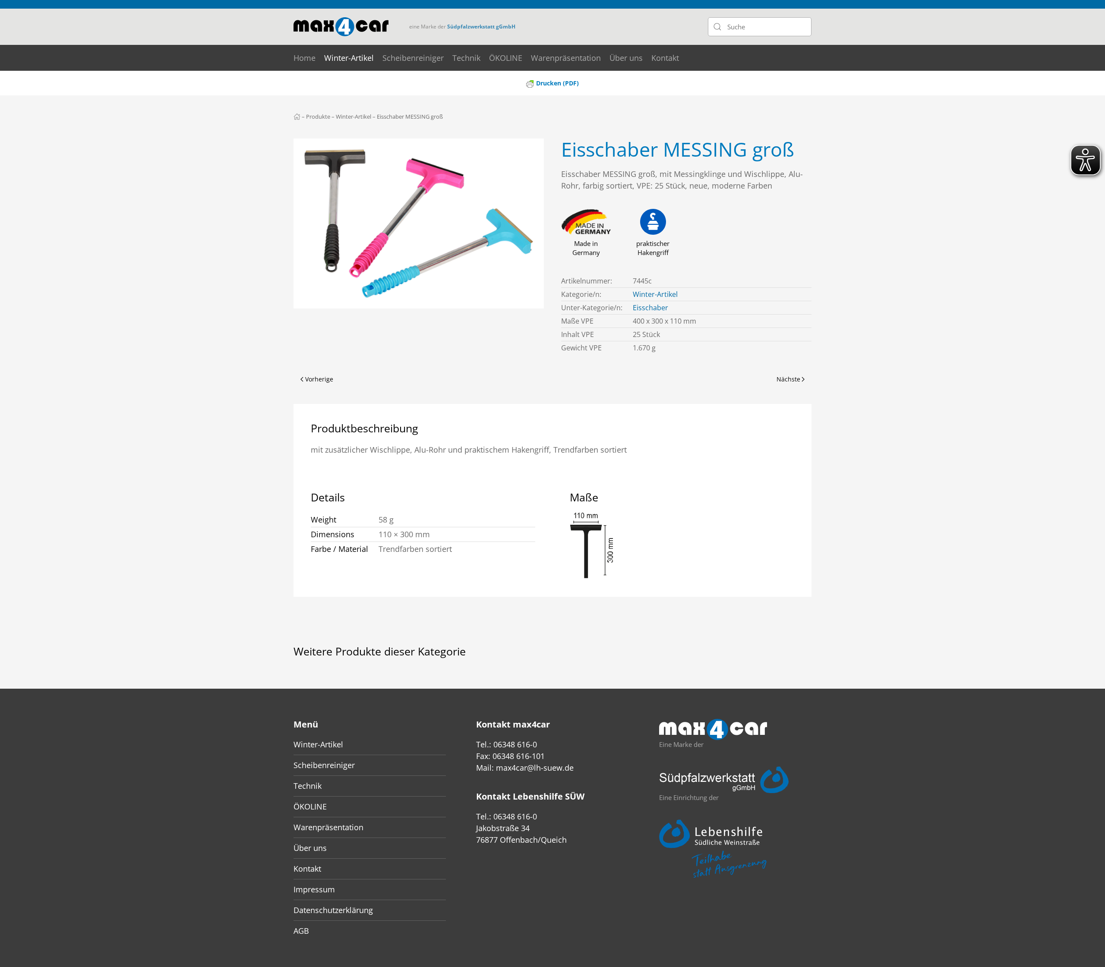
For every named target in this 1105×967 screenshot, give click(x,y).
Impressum (314, 889)
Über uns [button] (626, 58)
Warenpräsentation (566, 58)
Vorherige (319, 379)
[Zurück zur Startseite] (341, 26)
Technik (466, 58)
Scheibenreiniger (413, 58)
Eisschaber (650, 307)
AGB (301, 931)
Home (305, 58)
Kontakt (665, 58)
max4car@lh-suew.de (535, 767)
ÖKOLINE (505, 58)
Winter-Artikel (349, 58)
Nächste (788, 379)
